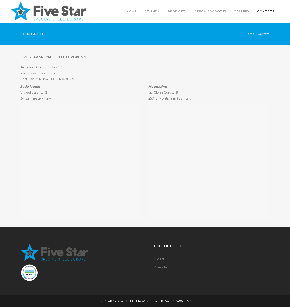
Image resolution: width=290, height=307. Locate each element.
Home (250, 34)
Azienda (160, 267)
